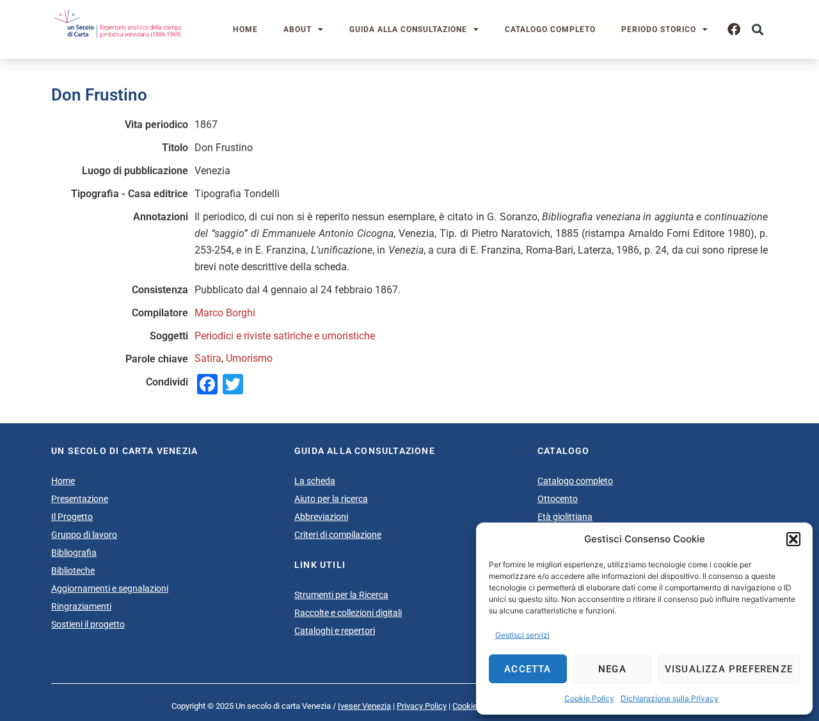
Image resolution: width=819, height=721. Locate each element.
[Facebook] (734, 29)
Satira (208, 358)
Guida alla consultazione (408, 29)
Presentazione (79, 499)
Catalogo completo (550, 29)
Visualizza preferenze (729, 669)
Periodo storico (658, 29)
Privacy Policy (422, 706)
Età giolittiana (564, 517)
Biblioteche (73, 570)
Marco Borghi (225, 313)
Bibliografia (74, 552)
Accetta (527, 669)
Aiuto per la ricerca (331, 499)
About (297, 29)
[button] (793, 539)
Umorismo (249, 358)
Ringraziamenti (81, 606)
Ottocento (557, 499)
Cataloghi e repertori (334, 631)
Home (245, 29)
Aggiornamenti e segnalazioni (109, 588)
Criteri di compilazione (337, 535)
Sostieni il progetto (88, 624)
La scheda (314, 481)
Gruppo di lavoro (84, 535)
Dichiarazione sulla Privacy (670, 698)
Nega (612, 669)
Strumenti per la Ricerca (341, 595)
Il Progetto (72, 517)
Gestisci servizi (522, 635)
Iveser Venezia (364, 706)
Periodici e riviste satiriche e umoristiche (285, 336)
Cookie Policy (589, 698)
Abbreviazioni (321, 517)
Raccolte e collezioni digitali (348, 613)
